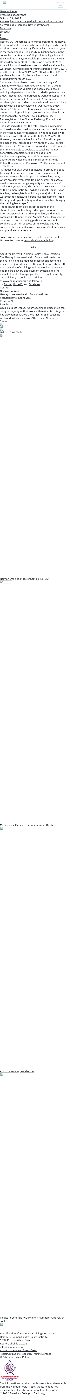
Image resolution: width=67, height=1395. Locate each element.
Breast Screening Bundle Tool (17, 1071)
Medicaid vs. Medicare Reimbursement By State (28, 825)
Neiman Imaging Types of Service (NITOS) (24, 578)
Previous (5, 301)
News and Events (21, 1350)
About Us (5, 1350)
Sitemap (8, 1357)
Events (22, 14)
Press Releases (9, 14)
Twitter (8, 284)
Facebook (34, 284)
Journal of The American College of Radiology (26, 55)
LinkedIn (18, 284)
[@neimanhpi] (33, 324)
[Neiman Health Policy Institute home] (19, 4)
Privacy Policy (21, 1357)
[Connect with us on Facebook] (33, 327)
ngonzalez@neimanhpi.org (39, 240)
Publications (13, 1353)
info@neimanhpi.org (11, 1347)
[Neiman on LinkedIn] (33, 329)
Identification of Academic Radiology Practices (27, 1333)
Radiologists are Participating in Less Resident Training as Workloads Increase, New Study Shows (32, 23)
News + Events (8, 11)
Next (13, 301)
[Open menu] (60, 4)
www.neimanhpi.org (14, 280)
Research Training (31, 1353)
